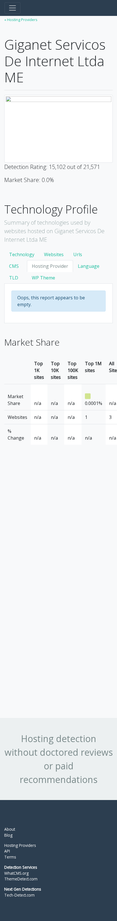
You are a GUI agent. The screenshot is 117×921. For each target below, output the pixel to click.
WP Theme (43, 278)
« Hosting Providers (20, 19)
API (7, 851)
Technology (21, 254)
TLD (13, 278)
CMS (14, 266)
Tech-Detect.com (19, 895)
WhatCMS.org (16, 873)
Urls (77, 254)
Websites (54, 254)
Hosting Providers (20, 845)
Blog (8, 835)
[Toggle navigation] (12, 8)
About (9, 829)
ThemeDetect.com (20, 879)
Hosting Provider (50, 266)
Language (88, 266)
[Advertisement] (46, 601)
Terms (10, 857)
